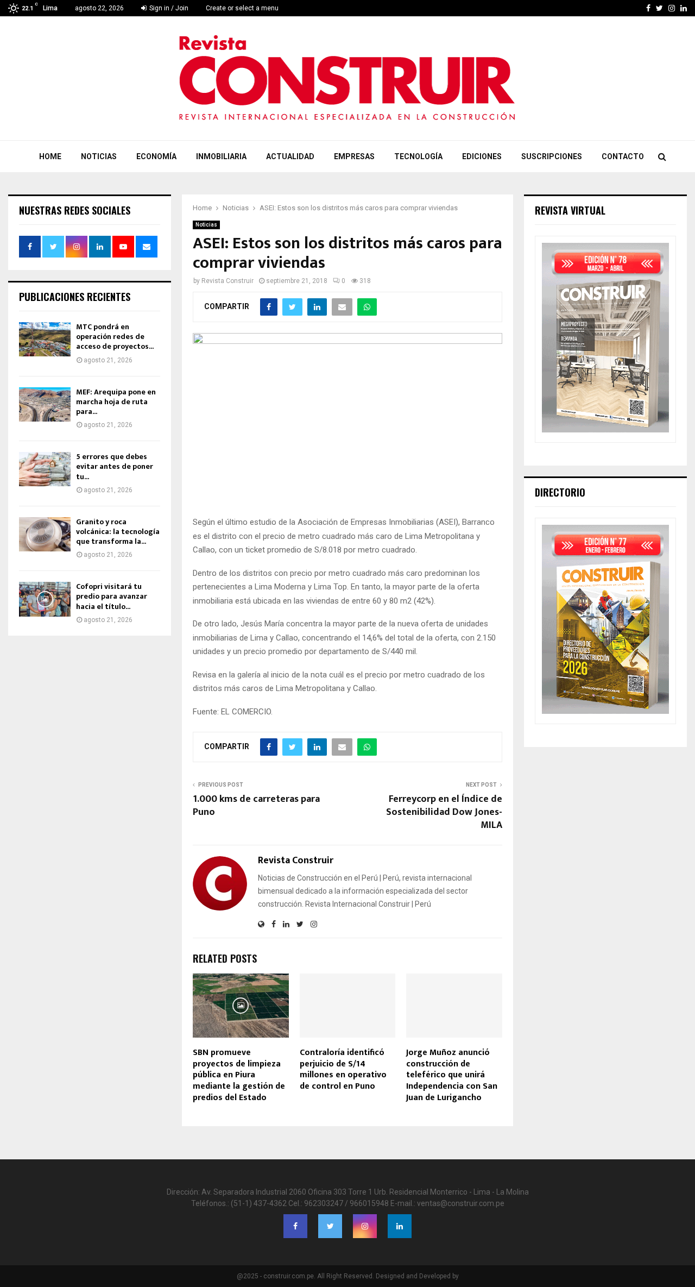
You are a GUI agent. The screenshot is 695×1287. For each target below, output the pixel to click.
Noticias (99, 156)
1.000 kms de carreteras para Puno (256, 805)
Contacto (623, 156)
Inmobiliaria (221, 156)
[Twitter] (330, 1226)
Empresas (354, 156)
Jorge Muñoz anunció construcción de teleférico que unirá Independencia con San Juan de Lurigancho (451, 1075)
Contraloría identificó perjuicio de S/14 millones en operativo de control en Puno (343, 1069)
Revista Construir (227, 281)
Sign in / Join (168, 8)
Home (50, 156)
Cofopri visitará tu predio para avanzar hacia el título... (111, 596)
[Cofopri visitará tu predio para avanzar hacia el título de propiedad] (45, 599)
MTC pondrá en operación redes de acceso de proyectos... (115, 337)
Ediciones (482, 156)
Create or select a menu (242, 8)
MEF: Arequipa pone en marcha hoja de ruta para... (116, 402)
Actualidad (290, 156)
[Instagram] (365, 1226)
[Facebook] (295, 1226)
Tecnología (418, 156)
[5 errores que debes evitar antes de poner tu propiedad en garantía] (45, 469)
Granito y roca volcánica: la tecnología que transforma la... (118, 532)
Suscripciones (551, 156)
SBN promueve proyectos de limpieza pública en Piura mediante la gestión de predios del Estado (239, 1075)
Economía (156, 156)
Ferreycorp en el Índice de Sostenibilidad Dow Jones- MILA (444, 812)
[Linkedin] (400, 1226)
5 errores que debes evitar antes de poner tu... (114, 466)
